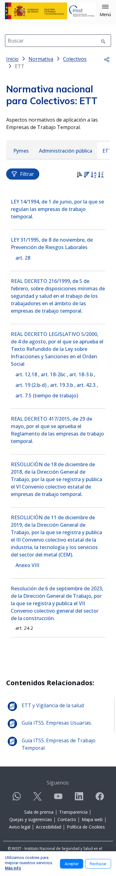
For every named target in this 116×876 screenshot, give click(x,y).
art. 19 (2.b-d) (30, 385)
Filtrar (27, 174)
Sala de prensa (39, 812)
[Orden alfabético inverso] (101, 175)
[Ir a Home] (50, 10)
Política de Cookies (86, 827)
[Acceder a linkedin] (79, 799)
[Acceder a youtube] (58, 799)
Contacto (67, 819)
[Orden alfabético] (94, 175)
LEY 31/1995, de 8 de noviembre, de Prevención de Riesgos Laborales (52, 243)
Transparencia (73, 812)
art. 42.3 (86, 385)
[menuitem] (21, 150)
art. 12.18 (26, 374)
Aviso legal (19, 827)
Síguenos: (58, 782)
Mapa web (92, 819)
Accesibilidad (48, 827)
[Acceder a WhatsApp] (17, 799)
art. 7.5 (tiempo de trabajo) (46, 395)
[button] (105, 10)
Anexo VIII (27, 565)
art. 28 (22, 257)
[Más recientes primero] (86, 175)
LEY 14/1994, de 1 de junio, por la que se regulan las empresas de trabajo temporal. (57, 209)
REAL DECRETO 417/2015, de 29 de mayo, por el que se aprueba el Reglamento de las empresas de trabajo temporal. (57, 430)
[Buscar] (103, 41)
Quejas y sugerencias (30, 819)
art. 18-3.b (81, 374)
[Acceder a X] (37, 799)
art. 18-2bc (53, 374)
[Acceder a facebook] (100, 799)
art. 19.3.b (61, 385)
